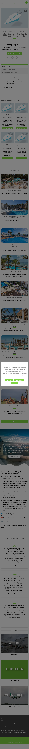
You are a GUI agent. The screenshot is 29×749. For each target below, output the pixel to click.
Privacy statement (19, 380)
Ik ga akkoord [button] (9, 380)
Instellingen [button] (14, 383)
